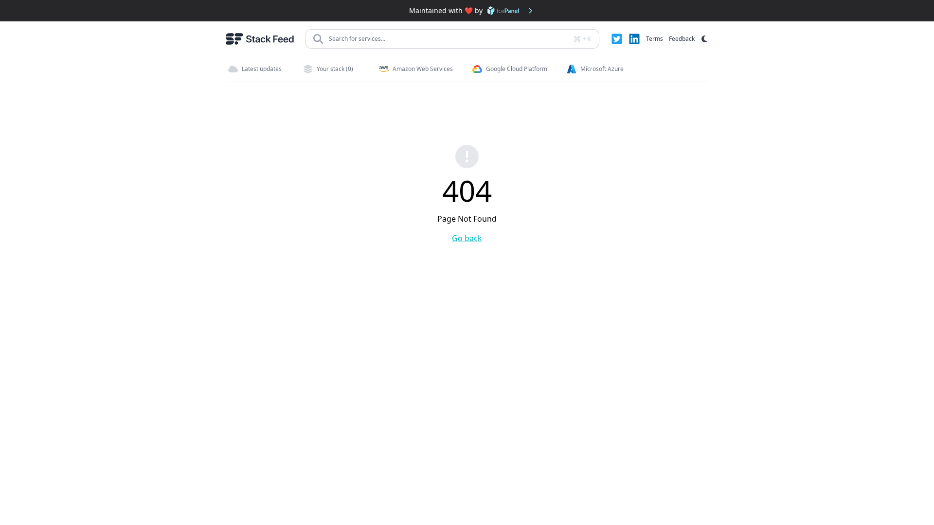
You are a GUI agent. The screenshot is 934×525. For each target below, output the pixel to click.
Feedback (682, 39)
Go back (467, 238)
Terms (654, 39)
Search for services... (357, 39)
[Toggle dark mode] (704, 39)
